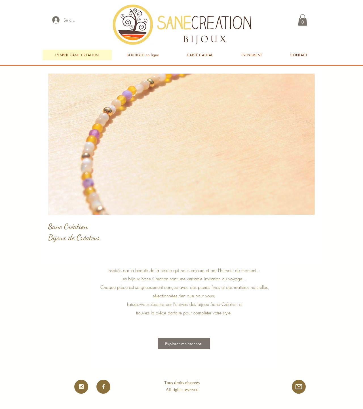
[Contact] (299, 387)
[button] (302, 20)
